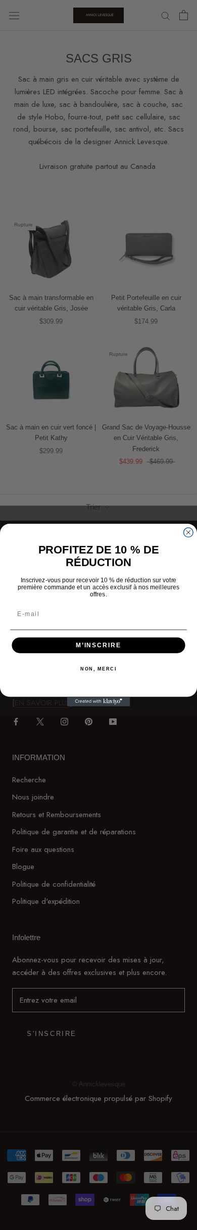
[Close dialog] (188, 532)
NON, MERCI (98, 669)
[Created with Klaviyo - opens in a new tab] (98, 701)
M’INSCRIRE (98, 645)
